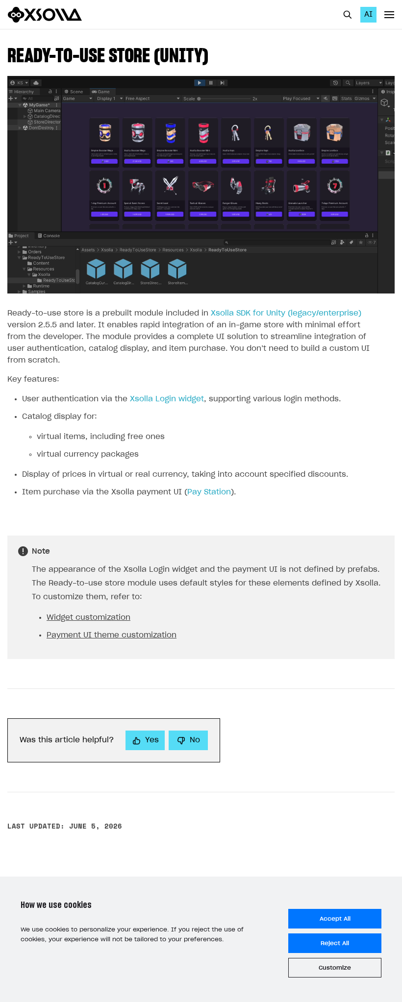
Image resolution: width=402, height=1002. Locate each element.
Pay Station (209, 492)
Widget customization (88, 617)
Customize (335, 968)
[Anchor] (217, 54)
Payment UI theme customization (111, 635)
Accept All (335, 919)
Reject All (335, 943)
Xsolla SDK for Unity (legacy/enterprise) (286, 313)
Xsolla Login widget (167, 399)
